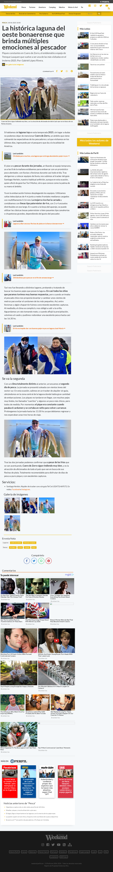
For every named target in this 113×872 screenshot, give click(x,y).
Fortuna (54, 852)
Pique (34, 547)
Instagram (26, 489)
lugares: (6, 543)
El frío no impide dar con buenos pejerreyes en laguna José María (38, 328)
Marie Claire (43, 852)
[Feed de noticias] (64, 845)
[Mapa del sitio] (70, 845)
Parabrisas (73, 852)
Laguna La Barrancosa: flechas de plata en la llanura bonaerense (37, 223)
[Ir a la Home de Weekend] (56, 837)
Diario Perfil (14, 852)
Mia (106, 852)
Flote (20, 547)
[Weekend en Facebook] (47, 845)
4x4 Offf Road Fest (58, 14)
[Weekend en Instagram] (42, 845)
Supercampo (84, 852)
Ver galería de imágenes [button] (14, 64)
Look (94, 852)
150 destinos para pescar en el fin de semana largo (32, 278)
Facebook (16, 489)
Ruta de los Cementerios (27, 14)
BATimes (63, 857)
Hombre (63, 852)
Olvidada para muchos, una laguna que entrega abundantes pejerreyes (40, 156)
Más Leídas (85, 28)
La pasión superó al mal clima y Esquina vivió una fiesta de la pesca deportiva (32, 817)
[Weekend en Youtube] (58, 845)
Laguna (27, 547)
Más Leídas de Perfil (89, 153)
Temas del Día (10, 14)
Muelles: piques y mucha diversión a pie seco (21, 810)
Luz (100, 852)
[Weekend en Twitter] (53, 845)
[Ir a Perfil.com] (105, 1)
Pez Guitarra (43, 14)
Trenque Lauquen (29, 542)
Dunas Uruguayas (75, 14)
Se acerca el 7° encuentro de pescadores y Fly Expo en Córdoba (27, 820)
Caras (24, 852)
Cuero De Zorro (16, 542)
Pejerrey (13, 547)
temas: (5, 547)
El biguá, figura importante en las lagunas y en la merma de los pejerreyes (30, 813)
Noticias (32, 852)
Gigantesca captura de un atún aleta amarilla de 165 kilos (25, 807)
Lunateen (53, 857)
